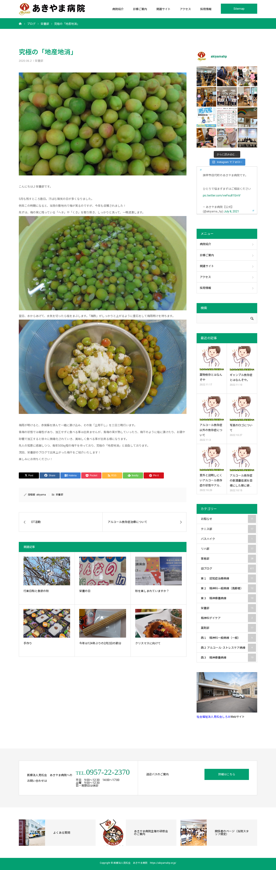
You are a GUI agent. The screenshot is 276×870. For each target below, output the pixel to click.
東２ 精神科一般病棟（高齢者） (227, 588)
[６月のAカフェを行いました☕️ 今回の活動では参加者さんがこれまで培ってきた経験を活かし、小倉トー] (206, 137)
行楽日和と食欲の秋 (36, 591)
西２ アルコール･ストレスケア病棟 (227, 647)
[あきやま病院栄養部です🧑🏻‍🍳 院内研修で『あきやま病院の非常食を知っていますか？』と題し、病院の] (206, 76)
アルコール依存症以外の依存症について (211, 430)
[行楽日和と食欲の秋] (46, 571)
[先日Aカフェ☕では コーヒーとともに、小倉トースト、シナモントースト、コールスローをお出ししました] (227, 137)
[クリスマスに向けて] (158, 623)
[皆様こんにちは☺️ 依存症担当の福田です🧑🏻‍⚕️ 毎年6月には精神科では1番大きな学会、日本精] (247, 137)
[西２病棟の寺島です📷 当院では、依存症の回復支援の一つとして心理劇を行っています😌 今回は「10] (247, 97)
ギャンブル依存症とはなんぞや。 (241, 377)
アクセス (185, 9)
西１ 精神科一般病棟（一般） (227, 637)
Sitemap (239, 8)
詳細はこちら (226, 774)
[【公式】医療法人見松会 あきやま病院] (52, 9)
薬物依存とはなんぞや (211, 377)
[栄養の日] (102, 571)
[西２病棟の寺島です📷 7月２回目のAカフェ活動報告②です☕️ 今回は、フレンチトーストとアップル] (227, 76)
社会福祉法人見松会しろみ (214, 716)
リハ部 (227, 548)
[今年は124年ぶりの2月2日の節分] (102, 623)
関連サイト (163, 9)
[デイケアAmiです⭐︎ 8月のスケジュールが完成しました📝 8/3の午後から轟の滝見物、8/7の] (227, 117)
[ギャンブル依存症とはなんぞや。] (242, 358)
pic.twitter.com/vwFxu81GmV (221, 195)
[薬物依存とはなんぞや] (212, 358)
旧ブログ (227, 568)
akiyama (41, 494)
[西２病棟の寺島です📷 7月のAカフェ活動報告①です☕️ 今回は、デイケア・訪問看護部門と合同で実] (206, 97)
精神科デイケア (227, 618)
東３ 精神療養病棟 (227, 598)
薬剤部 (227, 628)
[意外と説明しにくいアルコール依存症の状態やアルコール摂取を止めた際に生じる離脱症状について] (212, 459)
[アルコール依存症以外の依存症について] (212, 408)
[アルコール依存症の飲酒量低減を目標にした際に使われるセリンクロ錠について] (242, 459)
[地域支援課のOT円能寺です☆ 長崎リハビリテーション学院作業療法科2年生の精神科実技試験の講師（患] (227, 97)
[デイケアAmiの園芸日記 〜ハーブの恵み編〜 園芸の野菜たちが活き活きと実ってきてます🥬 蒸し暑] (247, 76)
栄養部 (39, 60)
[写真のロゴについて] (242, 408)
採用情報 (206, 9)
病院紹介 (118, 9)
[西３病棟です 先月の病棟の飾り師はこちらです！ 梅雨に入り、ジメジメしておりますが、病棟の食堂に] (247, 117)
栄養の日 (85, 591)
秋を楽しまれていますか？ (152, 591)
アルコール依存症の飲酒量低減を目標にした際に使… (241, 480)
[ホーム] (20, 23)
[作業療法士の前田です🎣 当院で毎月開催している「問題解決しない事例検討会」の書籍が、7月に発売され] (206, 117)
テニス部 (227, 529)
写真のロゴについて (241, 428)
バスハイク (227, 538)
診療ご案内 (140, 9)
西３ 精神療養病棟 (227, 657)
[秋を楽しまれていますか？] (158, 571)
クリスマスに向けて (148, 643)
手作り (27, 643)
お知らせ (227, 519)
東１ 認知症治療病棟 (227, 578)
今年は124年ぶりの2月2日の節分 (100, 643)
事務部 (227, 558)
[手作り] (46, 623)
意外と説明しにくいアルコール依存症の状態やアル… (211, 480)
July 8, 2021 (231, 211)
